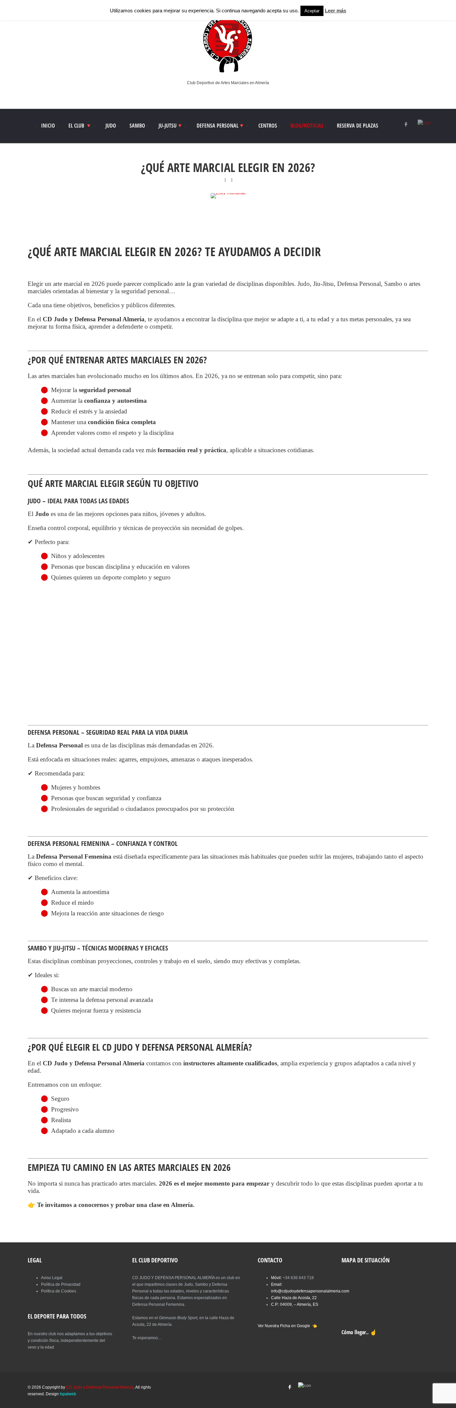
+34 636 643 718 (298, 1277)
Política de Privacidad (60, 1284)
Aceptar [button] (311, 10)
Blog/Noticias (306, 125)
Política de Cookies (58, 1291)
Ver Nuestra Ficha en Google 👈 (287, 1326)
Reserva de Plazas (357, 125)
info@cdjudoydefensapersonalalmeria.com (310, 1291)
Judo (110, 125)
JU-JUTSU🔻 (171, 125)
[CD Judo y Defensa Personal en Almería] (228, 72)
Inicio (48, 125)
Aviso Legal (51, 1277)
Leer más (335, 10)
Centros (267, 125)
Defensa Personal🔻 (221, 125)
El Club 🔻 (80, 125)
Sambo (137, 125)
